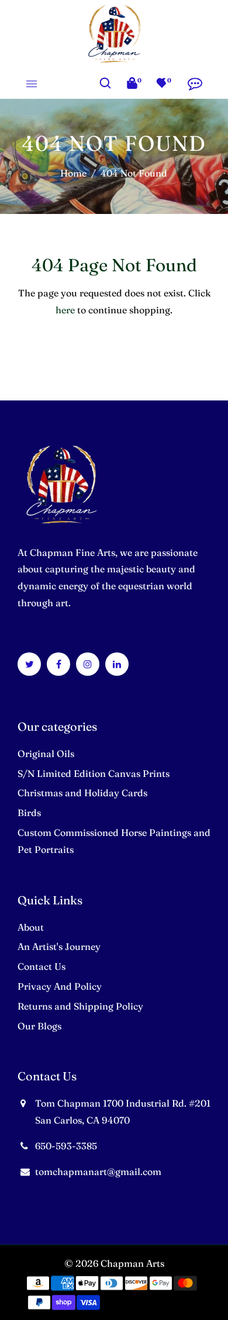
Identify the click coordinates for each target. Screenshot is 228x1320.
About (31, 927)
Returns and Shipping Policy (80, 1006)
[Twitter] (29, 664)
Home (73, 173)
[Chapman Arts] (114, 32)
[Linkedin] (117, 664)
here (65, 310)
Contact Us (41, 966)
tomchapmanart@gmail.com (98, 1171)
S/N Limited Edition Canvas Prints (94, 773)
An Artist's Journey (59, 946)
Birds (29, 812)
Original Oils (46, 753)
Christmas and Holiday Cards (82, 793)
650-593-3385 (66, 1146)
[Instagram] (88, 664)
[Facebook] (58, 664)
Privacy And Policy (60, 986)
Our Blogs (39, 1026)
